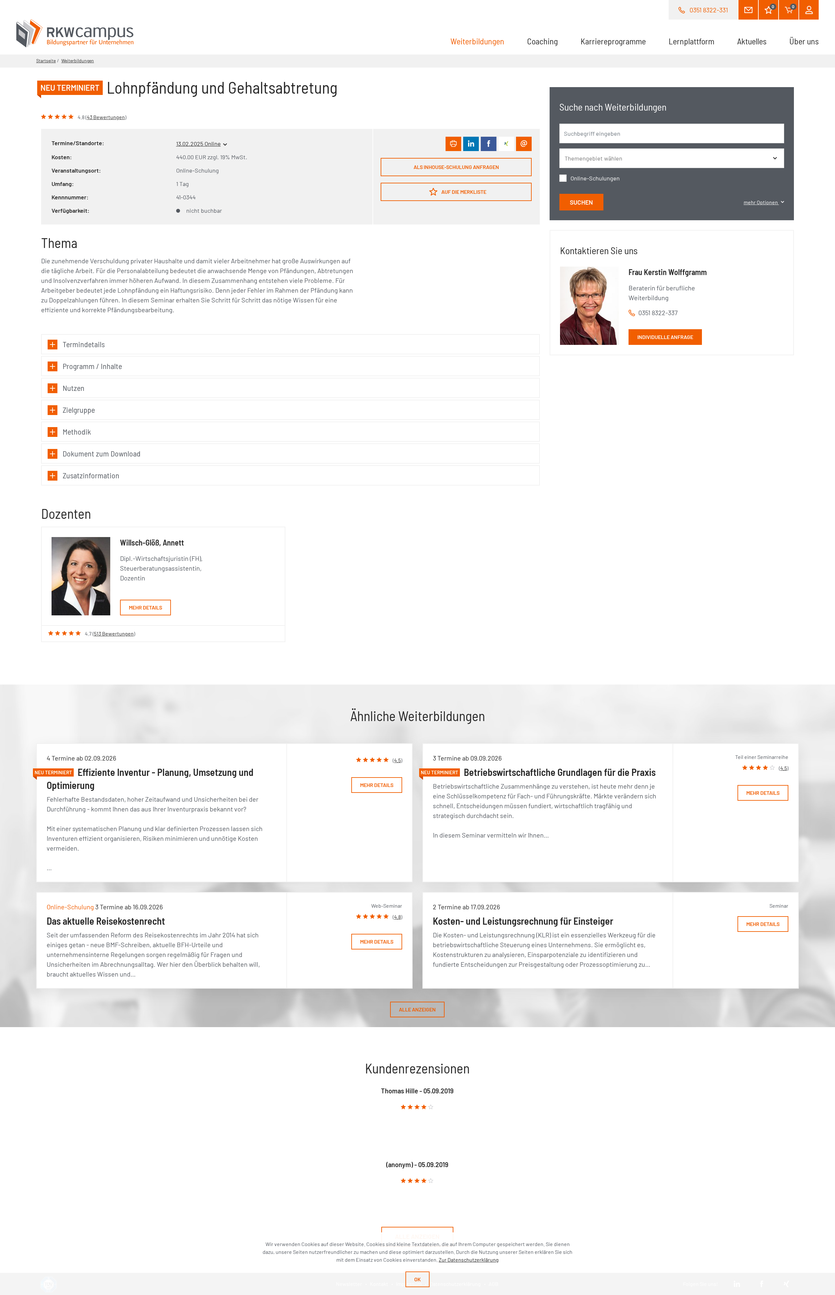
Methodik (77, 431)
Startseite (46, 60)
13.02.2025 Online (198, 143)
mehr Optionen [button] (761, 202)
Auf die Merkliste (463, 192)
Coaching (542, 41)
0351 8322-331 (709, 10)
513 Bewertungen (114, 633)
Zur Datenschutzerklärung (469, 1259)
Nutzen (73, 388)
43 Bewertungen (106, 117)
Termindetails (84, 344)
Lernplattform (691, 41)
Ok (417, 1279)
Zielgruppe (79, 409)
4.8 (397, 917)
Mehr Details (145, 607)
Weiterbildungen (483, 41)
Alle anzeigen (417, 1009)
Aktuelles (752, 41)
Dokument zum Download (102, 453)
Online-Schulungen (595, 178)
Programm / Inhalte (92, 366)
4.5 (397, 760)
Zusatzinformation (91, 475)
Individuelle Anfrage (665, 337)
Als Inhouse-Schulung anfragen (456, 167)
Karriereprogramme (613, 41)
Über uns (804, 41)
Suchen (581, 202)
